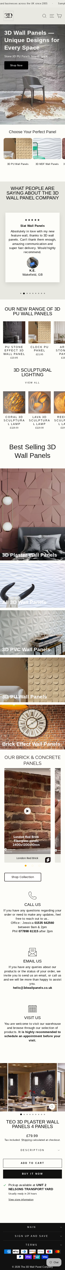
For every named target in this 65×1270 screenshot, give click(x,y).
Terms (32, 1245)
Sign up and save (32, 1236)
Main (31, 1227)
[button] (26, 866)
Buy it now (32, 1173)
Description (33, 1150)
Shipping (26, 1139)
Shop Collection (23, 877)
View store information (20, 1199)
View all (32, 382)
